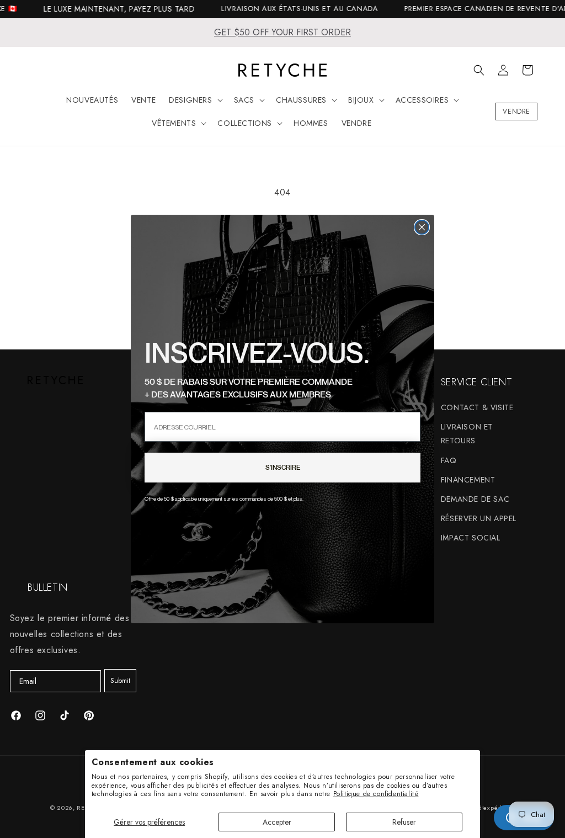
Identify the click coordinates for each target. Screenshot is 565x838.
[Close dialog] (422, 227)
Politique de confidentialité (376, 794)
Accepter (277, 822)
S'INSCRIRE (282, 467)
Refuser (404, 822)
